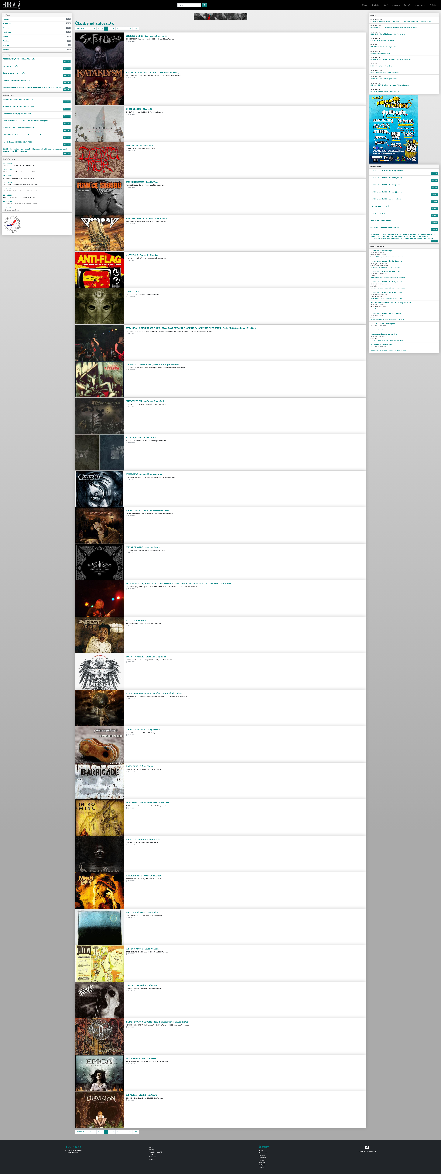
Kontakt (407, 5)
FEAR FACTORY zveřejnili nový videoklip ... (384, 46)
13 (130, 28)
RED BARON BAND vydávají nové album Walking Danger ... (389, 84)
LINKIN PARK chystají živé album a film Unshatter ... (387, 33)
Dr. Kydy (262, 1165)
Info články (262, 1157)
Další (135, 28)
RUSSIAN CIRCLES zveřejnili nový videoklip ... (385, 90)
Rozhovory (263, 1153)
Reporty (262, 1155)
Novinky (375, 5)
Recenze (262, 1150)
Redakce (433, 5)
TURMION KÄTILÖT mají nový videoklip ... (384, 78)
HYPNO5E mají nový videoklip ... (381, 65)
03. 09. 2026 (7, 169)
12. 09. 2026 (7, 195)
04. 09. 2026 (7, 176)
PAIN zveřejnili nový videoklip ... (381, 52)
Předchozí (80, 28)
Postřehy (262, 1162)
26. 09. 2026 (7, 208)
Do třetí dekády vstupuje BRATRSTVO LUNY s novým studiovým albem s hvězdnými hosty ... (401, 20)
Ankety (261, 1160)
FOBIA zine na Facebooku (367, 1152)
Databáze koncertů (392, 5)
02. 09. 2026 (7, 163)
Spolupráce (420, 5)
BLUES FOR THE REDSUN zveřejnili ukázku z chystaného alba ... (391, 58)
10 (122, 28)
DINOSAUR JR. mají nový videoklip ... (382, 39)
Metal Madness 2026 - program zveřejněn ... (385, 71)
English (261, 1167)
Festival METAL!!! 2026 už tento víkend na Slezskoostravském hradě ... (394, 27)
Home (364, 5)
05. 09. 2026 (7, 182)
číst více (66, 61)
